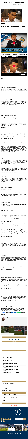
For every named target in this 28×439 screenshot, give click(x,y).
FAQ (11, 435)
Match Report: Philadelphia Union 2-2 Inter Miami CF (10, 357)
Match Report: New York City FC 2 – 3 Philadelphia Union (11, 355)
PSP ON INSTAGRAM (14, 427)
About (13, 435)
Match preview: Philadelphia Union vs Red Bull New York (8, 388)
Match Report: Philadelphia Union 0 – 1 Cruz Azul (10, 360)
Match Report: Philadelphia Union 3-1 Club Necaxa (10, 369)
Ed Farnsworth (8, 317)
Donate (3, 435)
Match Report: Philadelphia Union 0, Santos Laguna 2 (10, 366)
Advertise (9, 435)
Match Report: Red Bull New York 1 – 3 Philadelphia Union (11, 372)
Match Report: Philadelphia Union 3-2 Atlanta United (10, 352)
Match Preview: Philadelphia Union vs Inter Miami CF (10, 375)
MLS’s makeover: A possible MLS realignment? (10, 378)
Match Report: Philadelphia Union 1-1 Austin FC (10, 363)
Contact (6, 435)
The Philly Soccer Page (14, 2)
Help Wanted (20, 435)
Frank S (3, 397)
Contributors (16, 435)
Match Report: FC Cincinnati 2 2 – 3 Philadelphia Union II (8, 383)
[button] (14, 6)
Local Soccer (24, 435)
